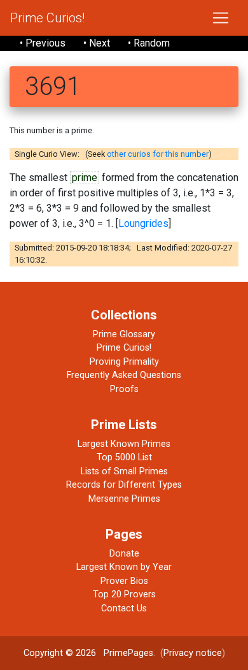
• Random (149, 43)
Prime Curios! (47, 17)
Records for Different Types (124, 484)
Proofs (124, 389)
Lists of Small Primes (124, 471)
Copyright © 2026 (60, 653)
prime (84, 177)
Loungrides (143, 223)
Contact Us (124, 608)
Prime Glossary (124, 334)
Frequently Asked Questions (124, 375)
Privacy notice (192, 653)
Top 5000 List (124, 457)
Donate (124, 553)
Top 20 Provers (124, 594)
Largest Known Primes (124, 444)
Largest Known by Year (124, 567)
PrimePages (128, 653)
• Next (96, 43)
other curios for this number (158, 154)
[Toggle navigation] (220, 18)
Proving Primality (124, 361)
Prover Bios (124, 581)
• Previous (42, 43)
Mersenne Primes (124, 498)
